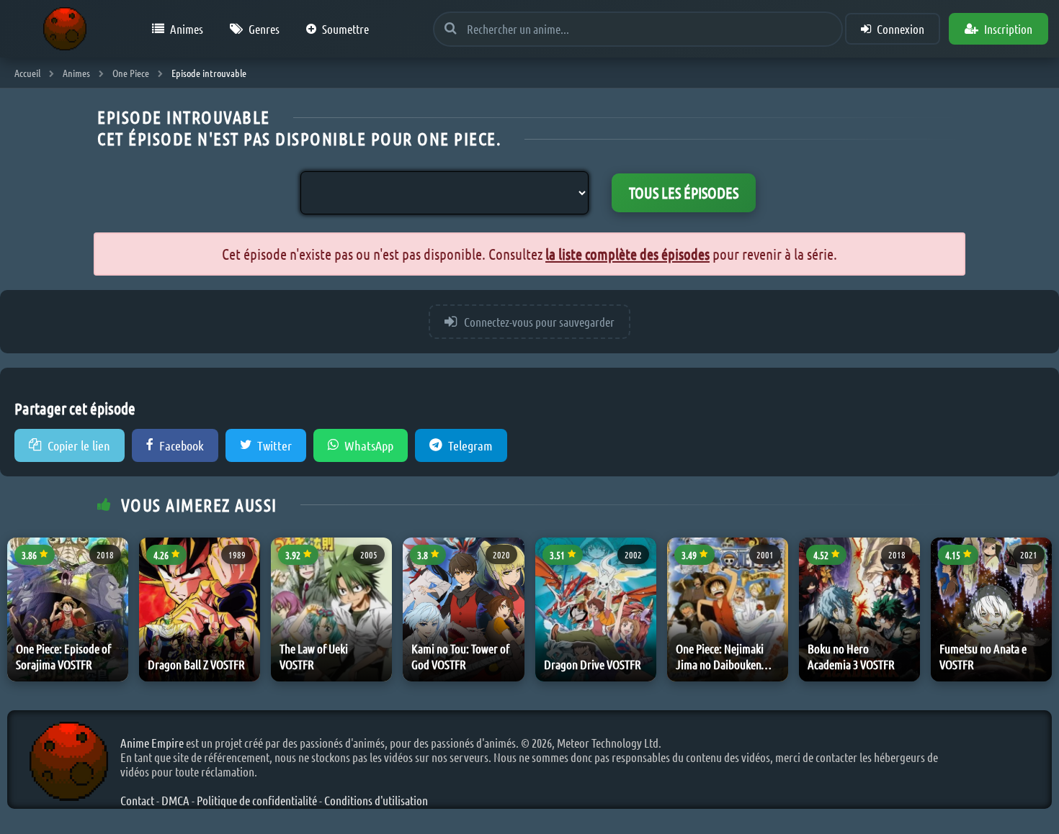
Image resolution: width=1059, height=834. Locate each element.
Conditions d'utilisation (376, 800)
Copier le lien (79, 445)
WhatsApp (368, 445)
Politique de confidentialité (257, 800)
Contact (137, 800)
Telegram (470, 445)
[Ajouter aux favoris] (114, 558)
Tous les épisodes (683, 192)
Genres (264, 29)
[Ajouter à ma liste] (114, 591)
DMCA (175, 800)
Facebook (181, 445)
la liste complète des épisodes (627, 254)
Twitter (274, 445)
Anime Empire (152, 742)
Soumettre (345, 29)
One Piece (130, 72)
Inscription (1008, 29)
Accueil (27, 72)
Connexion (900, 29)
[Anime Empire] (65, 28)
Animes (186, 29)
